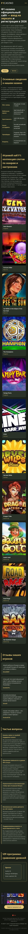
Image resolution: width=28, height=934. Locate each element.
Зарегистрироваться (14, 907)
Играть (5, 70)
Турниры (14, 70)
